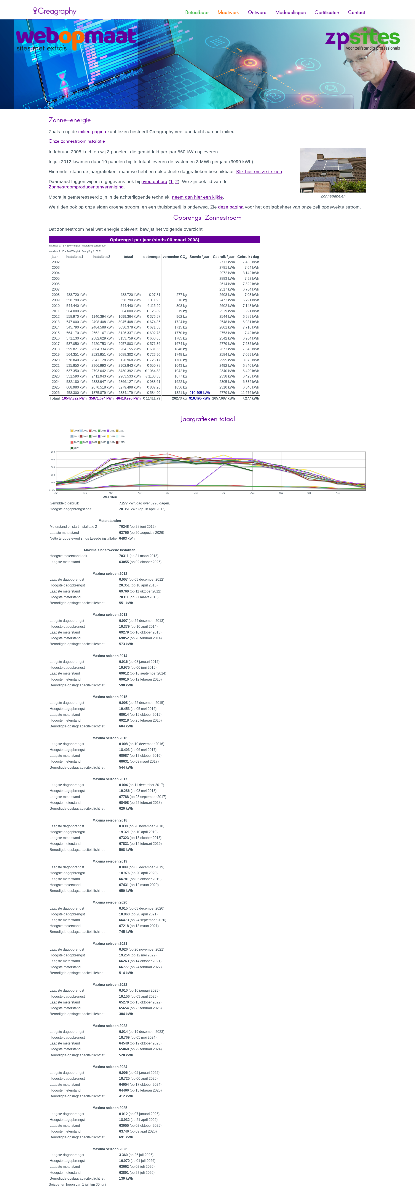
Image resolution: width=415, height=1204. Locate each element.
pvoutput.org (154, 181)
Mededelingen (290, 12)
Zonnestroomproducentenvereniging (86, 186)
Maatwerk (228, 12)
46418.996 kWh (128, 398)
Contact (356, 12)
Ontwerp (257, 12)
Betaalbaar (197, 12)
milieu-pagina (92, 131)
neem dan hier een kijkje (197, 196)
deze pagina (231, 206)
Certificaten (327, 12)
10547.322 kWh (74, 398)
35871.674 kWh (101, 398)
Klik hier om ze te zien (259, 171)
